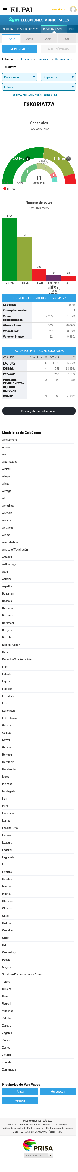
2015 (29, 38)
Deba (5, 652)
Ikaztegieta (8, 791)
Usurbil (6, 1003)
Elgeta (6, 681)
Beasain (7, 600)
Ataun (5, 571)
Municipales (19, 49)
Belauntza (8, 615)
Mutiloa (6, 886)
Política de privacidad (13, 1128)
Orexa (6, 937)
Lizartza (7, 871)
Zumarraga (9, 1069)
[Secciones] (5, 9)
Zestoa (6, 1047)
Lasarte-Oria (10, 828)
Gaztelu (6, 740)
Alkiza (5, 483)
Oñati (5, 915)
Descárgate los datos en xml (39, 411)
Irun (4, 798)
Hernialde (8, 762)
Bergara (7, 630)
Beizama (7, 608)
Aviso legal (62, 1124)
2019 (11, 38)
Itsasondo (8, 813)
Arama (6, 535)
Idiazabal (7, 784)
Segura (6, 967)
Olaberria (8, 908)
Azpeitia (7, 586)
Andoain (7, 513)
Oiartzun (7, 901)
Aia (4, 454)
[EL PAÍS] (21, 9)
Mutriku (6, 893)
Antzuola (7, 527)
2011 (48, 38)
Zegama (7, 1033)
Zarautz (6, 1025)
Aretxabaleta (10, 542)
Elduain (6, 674)
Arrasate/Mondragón (15, 549)
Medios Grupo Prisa (38, 1155)
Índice (52, 1131)
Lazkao (6, 835)
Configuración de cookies (59, 1128)
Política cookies (35, 1128)
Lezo (5, 864)
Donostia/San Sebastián (17, 659)
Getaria (6, 747)
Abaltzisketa (9, 439)
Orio (4, 945)
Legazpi (7, 849)
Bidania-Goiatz (11, 644)
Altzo (5, 498)
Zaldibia (7, 1018)
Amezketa (8, 505)
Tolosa (6, 981)
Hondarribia (9, 769)
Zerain (6, 1040)
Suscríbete (58, 9)
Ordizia (6, 923)
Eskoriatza (8, 710)
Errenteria (8, 696)
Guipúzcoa (58, 1091)
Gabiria (6, 725)
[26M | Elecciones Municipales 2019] (39, 20)
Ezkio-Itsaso (9, 718)
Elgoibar (7, 688)
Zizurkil (6, 1055)
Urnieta (6, 989)
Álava (20, 1091)
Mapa (15, 1131)
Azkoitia (7, 579)
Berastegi (8, 622)
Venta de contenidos (30, 1124)
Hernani (7, 754)
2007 (67, 38)
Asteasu (7, 557)
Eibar (5, 666)
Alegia (6, 476)
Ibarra (6, 776)
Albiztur (6, 469)
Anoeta (6, 520)
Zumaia (6, 1062)
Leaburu (7, 842)
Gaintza (6, 732)
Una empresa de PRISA (38, 1145)
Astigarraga (9, 564)
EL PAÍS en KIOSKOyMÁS (34, 1131)
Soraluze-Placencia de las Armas (22, 974)
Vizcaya (20, 1100)
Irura (5, 806)
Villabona (7, 1011)
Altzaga (6, 491)
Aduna (6, 447)
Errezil (6, 703)
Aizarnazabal (10, 461)
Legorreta (8, 857)
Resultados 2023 (28, 29)
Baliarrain (8, 593)
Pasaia (6, 959)
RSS (60, 1131)
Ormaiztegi (9, 952)
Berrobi (6, 637)
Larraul (6, 820)
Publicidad (48, 1124)
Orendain (7, 930)
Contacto (11, 1124)
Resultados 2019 (54, 29)
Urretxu (6, 996)
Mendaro (7, 879)
